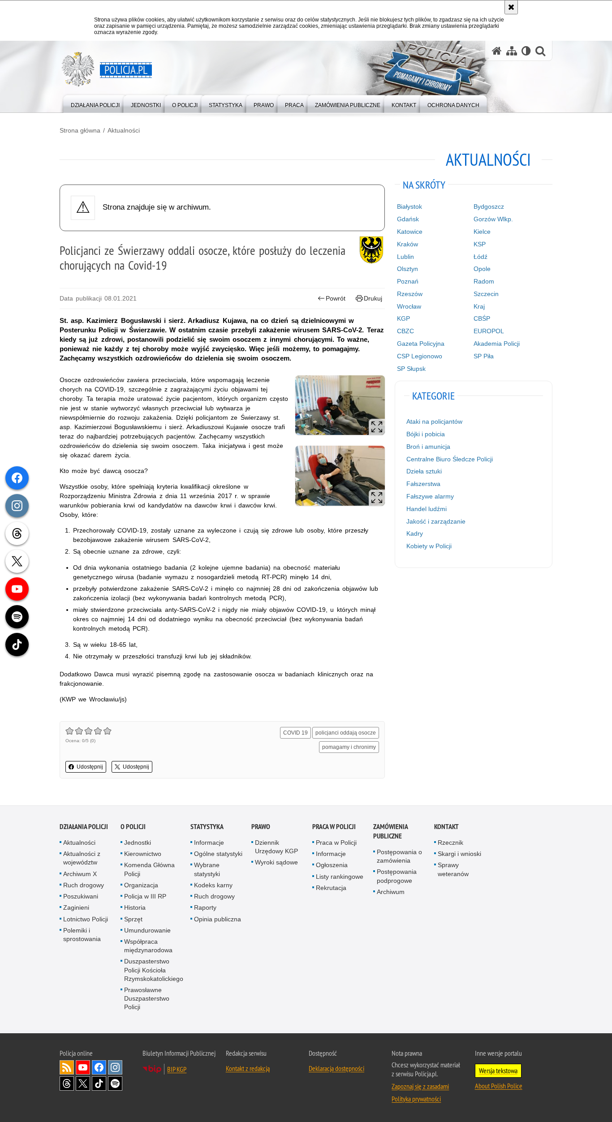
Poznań (407, 281)
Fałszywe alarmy (430, 496)
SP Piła (484, 356)
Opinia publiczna (217, 919)
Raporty (205, 907)
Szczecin (486, 293)
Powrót (335, 298)
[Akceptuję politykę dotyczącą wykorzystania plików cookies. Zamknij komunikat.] (511, 7)
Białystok (409, 206)
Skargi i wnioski (459, 853)
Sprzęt (133, 919)
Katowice (409, 231)
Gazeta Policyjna (420, 343)
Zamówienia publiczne (390, 831)
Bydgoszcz (489, 206)
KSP (480, 244)
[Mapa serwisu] (511, 50)
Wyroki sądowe (276, 862)
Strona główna (80, 130)
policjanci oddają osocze (345, 733)
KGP (403, 318)
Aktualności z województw (81, 858)
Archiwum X (80, 873)
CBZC (405, 331)
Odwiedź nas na (83, 1067)
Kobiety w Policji (429, 546)
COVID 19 (295, 733)
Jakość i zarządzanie (435, 521)
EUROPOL (489, 331)
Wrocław (409, 306)
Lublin (405, 256)
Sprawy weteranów (453, 869)
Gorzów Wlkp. (493, 219)
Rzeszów (409, 293)
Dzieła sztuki (424, 471)
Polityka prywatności (416, 1098)
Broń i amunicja (428, 446)
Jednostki (137, 842)
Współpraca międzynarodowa (148, 946)
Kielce (482, 231)
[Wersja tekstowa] (526, 50)
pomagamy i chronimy (349, 747)
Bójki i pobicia (425, 434)
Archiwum (391, 891)
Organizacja (141, 885)
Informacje (209, 842)
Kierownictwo (142, 853)
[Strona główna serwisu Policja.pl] (497, 50)
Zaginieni (76, 907)
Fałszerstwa (423, 483)
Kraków (407, 244)
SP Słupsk (411, 368)
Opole (482, 268)
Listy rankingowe (339, 876)
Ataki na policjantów (434, 421)
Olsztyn (407, 268)
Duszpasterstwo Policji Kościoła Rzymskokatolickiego (153, 970)
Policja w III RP (145, 896)
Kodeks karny (213, 885)
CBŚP (482, 318)
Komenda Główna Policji (149, 869)
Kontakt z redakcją (248, 1068)
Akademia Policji (497, 343)
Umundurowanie (147, 930)
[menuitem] (95, 103)
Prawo (260, 826)
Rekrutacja (331, 887)
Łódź (480, 256)
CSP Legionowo (419, 356)
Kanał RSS (67, 1067)
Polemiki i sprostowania (82, 934)
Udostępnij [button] (90, 767)
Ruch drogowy (83, 885)
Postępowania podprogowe (397, 876)
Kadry (414, 533)
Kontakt (446, 826)
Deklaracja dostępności (336, 1068)
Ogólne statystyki (218, 853)
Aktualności (124, 130)
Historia (135, 907)
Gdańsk (408, 219)
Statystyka (207, 826)
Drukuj (373, 298)
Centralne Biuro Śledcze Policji (449, 459)
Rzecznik (450, 842)
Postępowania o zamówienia (399, 856)
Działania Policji (84, 826)
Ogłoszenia (332, 864)
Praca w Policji (334, 826)
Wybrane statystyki (207, 869)
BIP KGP (176, 1069)
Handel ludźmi (426, 508)
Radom (484, 281)
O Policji (133, 826)
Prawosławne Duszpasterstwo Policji (146, 998)
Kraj (479, 306)
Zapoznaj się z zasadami (420, 1086)
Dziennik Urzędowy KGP (276, 847)
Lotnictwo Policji (85, 919)
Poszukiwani (80, 896)
